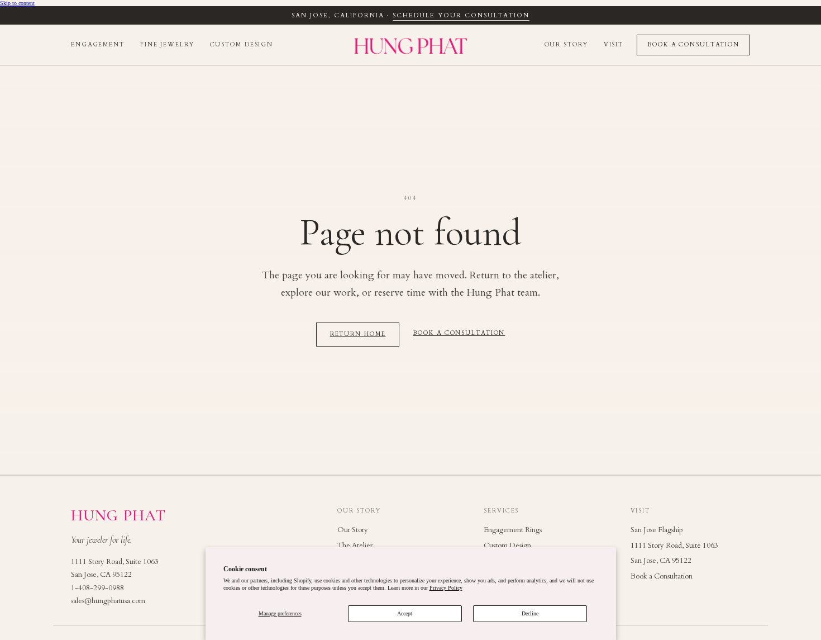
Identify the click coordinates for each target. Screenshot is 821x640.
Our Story (566, 45)
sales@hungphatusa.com (108, 601)
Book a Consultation (693, 45)
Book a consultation (459, 333)
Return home (358, 334)
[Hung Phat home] (410, 45)
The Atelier (355, 546)
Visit (613, 45)
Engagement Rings (513, 530)
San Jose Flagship (657, 530)
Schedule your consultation (461, 15)
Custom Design (242, 45)
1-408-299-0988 (97, 588)
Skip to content (17, 3)
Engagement (98, 45)
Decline (530, 613)
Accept (404, 613)
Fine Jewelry (167, 45)
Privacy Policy (445, 588)
